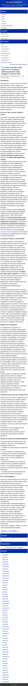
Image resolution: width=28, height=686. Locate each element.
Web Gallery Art (5, 57)
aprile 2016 (4, 591)
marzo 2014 (4, 644)
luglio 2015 (4, 612)
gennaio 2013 (5, 672)
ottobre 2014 (5, 631)
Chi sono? (3, 14)
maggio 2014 (5, 640)
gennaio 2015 (5, 624)
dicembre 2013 (5, 651)
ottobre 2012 (5, 679)
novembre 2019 (5, 578)
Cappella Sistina (5, 60)
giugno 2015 (5, 614)
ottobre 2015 (5, 605)
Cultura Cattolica (5, 49)
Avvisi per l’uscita (7, 62)
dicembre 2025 (5, 564)
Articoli (3, 19)
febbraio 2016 (5, 596)
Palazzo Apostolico (5, 53)
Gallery (3, 16)
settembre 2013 (5, 656)
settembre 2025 (5, 571)
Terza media (4, 38)
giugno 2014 (5, 638)
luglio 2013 (4, 661)
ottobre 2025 (5, 568)
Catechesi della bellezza (7, 25)
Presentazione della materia (18, 64)
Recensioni (4, 23)
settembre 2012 (5, 681)
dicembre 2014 (5, 626)
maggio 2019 (5, 582)
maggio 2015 (5, 617)
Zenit (2, 44)
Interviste (3, 21)
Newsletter (20, 547)
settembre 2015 (5, 608)
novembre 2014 (5, 628)
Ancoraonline (4, 46)
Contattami (4, 28)
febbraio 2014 (5, 647)
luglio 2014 (4, 635)
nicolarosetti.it (14, 2)
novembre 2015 (5, 603)
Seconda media (5, 36)
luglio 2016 (4, 587)
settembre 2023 (5, 573)
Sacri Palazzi (4, 51)
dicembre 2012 (5, 674)
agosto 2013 (5, 658)
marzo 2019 (4, 585)
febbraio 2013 (5, 670)
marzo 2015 (4, 619)
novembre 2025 (5, 566)
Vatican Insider (4, 55)
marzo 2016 (4, 594)
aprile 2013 (4, 665)
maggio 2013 (5, 663)
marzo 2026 (4, 557)
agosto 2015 (5, 610)
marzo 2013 (4, 667)
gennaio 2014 (5, 649)
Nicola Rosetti (5, 77)
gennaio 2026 (5, 561)
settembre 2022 (5, 575)
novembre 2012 (5, 677)
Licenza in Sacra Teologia (8, 232)
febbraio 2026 (5, 559)
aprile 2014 (4, 642)
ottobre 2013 (5, 654)
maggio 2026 (5, 555)
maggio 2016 (5, 589)
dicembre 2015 (5, 601)
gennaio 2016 (5, 598)
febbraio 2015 (5, 621)
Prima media (4, 34)
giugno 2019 (5, 580)
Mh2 (16, 684)
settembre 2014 (5, 633)
